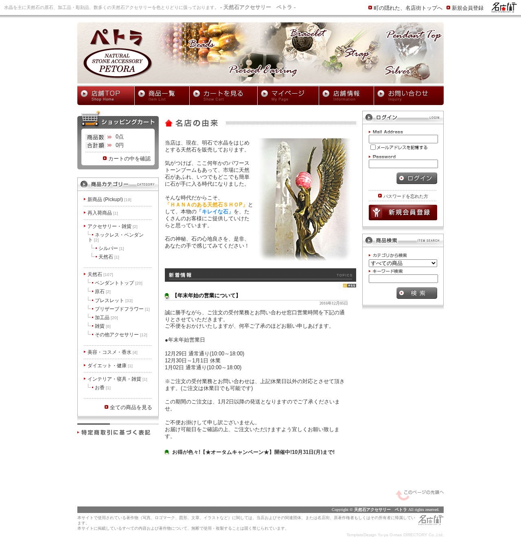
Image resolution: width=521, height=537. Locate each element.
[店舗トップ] (105, 95)
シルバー (111, 248)
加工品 (106, 317)
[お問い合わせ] (409, 95)
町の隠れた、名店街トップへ (408, 8)
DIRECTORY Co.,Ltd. (423, 535)
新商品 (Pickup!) (109, 199)
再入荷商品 (103, 213)
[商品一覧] (162, 95)
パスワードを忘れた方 (405, 196)
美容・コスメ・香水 (113, 352)
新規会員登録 (468, 8)
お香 (103, 387)
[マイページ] (288, 95)
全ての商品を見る (131, 407)
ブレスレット (114, 300)
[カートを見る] (223, 95)
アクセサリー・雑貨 (113, 226)
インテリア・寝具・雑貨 (117, 379)
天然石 (109, 257)
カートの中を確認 (129, 159)
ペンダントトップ (118, 283)
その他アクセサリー (121, 335)
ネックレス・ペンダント (116, 237)
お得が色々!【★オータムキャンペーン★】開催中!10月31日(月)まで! (253, 452)
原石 (103, 291)
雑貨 (103, 326)
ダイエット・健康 (110, 365)
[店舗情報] (346, 95)
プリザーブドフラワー (122, 309)
